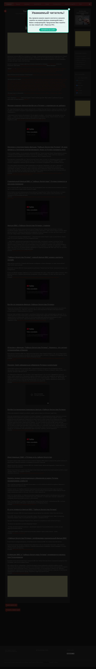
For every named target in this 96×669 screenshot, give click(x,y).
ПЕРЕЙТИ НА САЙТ (48, 30)
